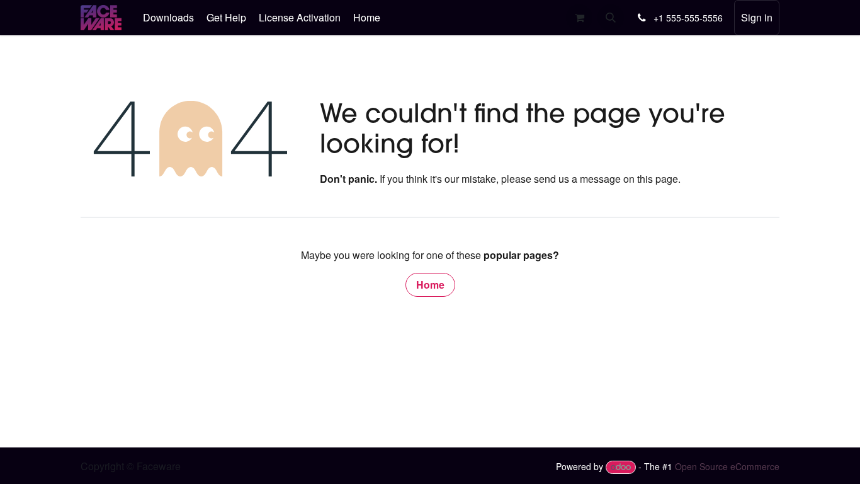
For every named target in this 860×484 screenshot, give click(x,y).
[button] (610, 17)
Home (430, 284)
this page (657, 178)
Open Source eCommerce (727, 466)
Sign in (756, 17)
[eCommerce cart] (579, 17)
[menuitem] (168, 18)
